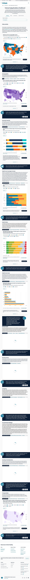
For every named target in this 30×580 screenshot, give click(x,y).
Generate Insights (24, 103)
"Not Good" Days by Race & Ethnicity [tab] (14, 229)
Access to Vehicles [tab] (5, 498)
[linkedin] (24, 578)
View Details (14, 61)
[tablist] (15, 15)
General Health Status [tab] (6, 229)
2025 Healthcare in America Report (24, 0)
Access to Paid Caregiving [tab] (6, 397)
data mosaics (6, 5)
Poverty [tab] (18, 78)
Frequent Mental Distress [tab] (21, 333)
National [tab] (7, 15)
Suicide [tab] (17, 333)
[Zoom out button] (26, 49)
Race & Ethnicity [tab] (7, 78)
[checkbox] (17, 37)
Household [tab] (11, 78)
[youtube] (28, 578)
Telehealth (22, 550)
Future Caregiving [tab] (20, 397)
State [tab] (11, 15)
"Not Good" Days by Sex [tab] (23, 229)
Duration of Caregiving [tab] (14, 397)
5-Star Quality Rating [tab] (13, 363)
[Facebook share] (27, 70)
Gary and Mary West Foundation (3, 564)
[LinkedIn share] (25, 70)
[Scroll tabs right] (27, 127)
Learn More (24, 59)
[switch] (8, 255)
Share (4, 86)
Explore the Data (24, 157)
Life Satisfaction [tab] (5, 333)
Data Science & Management (3, 549)
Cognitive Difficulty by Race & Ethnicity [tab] (16, 435)
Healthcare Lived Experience (23, 554)
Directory (2, 551)
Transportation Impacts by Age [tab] (13, 498)
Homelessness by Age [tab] (22, 465)
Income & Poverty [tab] (22, 78)
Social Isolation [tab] (10, 333)
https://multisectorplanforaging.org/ (8, 57)
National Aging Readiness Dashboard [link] (13, 5)
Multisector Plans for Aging (9, 29)
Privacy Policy (6, 578)
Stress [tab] (14, 333)
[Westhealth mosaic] (5, 3)
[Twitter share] (23, 70)
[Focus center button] (26, 51)
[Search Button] (28, 3)
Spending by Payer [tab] (12, 281)
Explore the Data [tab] (21, 15)
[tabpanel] (15, 286)
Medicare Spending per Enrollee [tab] (20, 281)
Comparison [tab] (15, 15)
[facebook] (26, 578)
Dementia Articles (13, 550)
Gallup (7, 0)
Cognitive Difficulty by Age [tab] (6, 435)
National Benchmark (5, 255)
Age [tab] (3, 78)
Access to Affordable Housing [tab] (14, 465)
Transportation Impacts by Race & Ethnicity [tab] (23, 498)
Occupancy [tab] (18, 363)
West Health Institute (4, 566)
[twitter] (22, 578)
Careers (12, 565)
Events (12, 566)
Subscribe (27, 558)
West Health (3, 0)
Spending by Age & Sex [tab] (6, 281)
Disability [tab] (15, 78)
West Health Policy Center (4, 567)
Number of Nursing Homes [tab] (6, 363)
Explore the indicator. (5, 153)
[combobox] (15, 20)
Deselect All (14, 38)
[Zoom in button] (26, 47)
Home (3, 5)
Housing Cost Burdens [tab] (6, 465)
